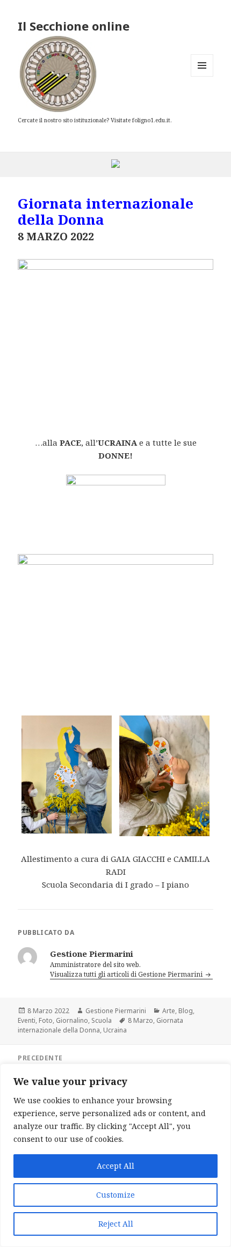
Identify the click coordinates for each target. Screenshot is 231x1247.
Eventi (26, 1020)
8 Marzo (140, 1020)
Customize (115, 1195)
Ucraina (115, 1030)
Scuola (101, 1020)
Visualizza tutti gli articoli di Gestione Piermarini (127, 974)
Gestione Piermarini (115, 1010)
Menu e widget (202, 76)
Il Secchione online (73, 26)
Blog (185, 1010)
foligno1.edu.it (151, 120)
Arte (168, 1010)
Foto (46, 1020)
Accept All (115, 1166)
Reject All (115, 1224)
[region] (115, 1155)
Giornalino (72, 1020)
